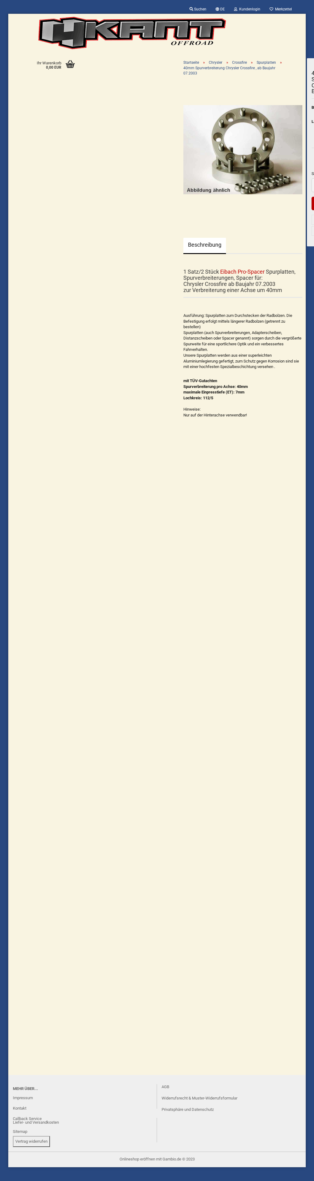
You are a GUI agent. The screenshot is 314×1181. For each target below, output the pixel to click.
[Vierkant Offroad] (132, 33)
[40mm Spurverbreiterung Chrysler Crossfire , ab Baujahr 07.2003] (242, 149)
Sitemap (20, 1131)
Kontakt (19, 1108)
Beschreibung (204, 244)
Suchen (199, 9)
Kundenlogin (248, 9)
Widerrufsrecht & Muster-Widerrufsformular (199, 1098)
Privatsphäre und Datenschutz (188, 1109)
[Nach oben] (17, 1171)
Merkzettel (282, 9)
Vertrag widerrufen (31, 1141)
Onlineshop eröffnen (137, 1159)
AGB (165, 1086)
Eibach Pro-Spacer (242, 271)
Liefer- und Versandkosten (36, 1122)
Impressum (23, 1098)
